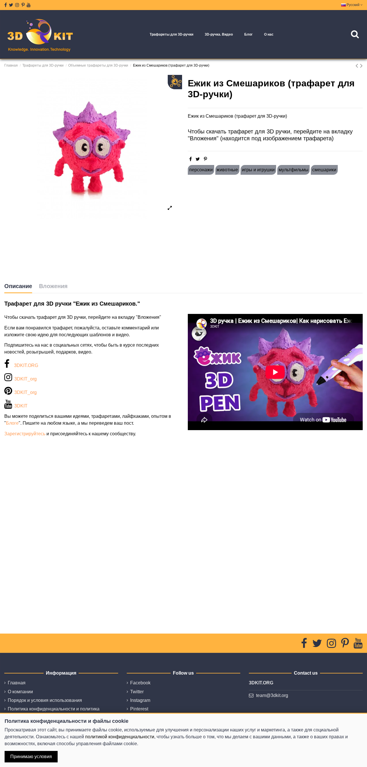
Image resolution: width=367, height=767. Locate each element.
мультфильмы (294, 169)
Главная (17, 682)
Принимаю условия (31, 756)
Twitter (137, 691)
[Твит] (198, 159)
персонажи (201, 169)
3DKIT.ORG (26, 365)
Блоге (12, 423)
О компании (20, 691)
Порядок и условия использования (45, 700)
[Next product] (361, 65)
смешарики (324, 169)
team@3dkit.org (272, 695)
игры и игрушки (258, 169)
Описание (18, 286)
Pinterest (139, 708)
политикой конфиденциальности (119, 736)
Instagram (140, 700)
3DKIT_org (25, 378)
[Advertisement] (275, 229)
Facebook (140, 682)
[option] (91, 148)
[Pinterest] (205, 159)
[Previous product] (358, 65)
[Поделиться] (190, 159)
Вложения (53, 286)
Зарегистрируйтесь (24, 433)
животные (227, 169)
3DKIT (21, 405)
